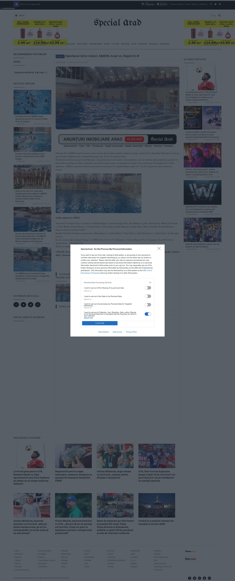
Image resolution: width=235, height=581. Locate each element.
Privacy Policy (131, 332)
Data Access (117, 332)
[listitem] (117, 282)
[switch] (148, 287)
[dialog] (117, 290)
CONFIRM (99, 323)
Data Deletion (103, 332)
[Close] (160, 249)
